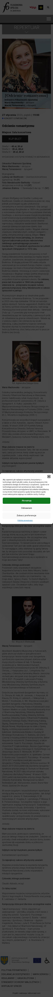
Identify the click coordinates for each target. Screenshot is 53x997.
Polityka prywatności (25, 520)
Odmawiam (26, 508)
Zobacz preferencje (26, 515)
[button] (49, 476)
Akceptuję (26, 500)
